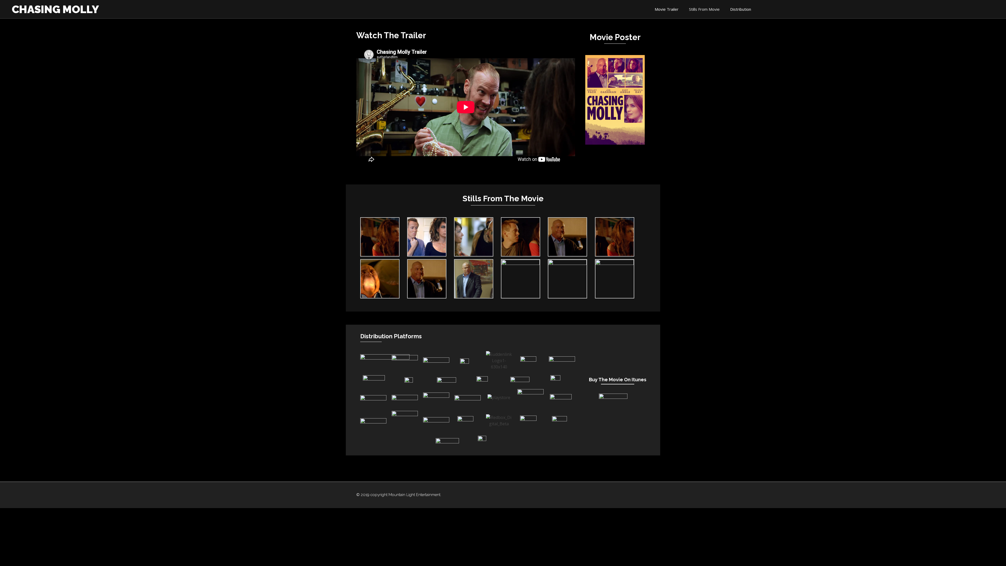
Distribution (740, 9)
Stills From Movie (704, 9)
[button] (466, 107)
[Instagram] (588, 495)
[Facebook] (567, 495)
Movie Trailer (667, 9)
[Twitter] (577, 495)
